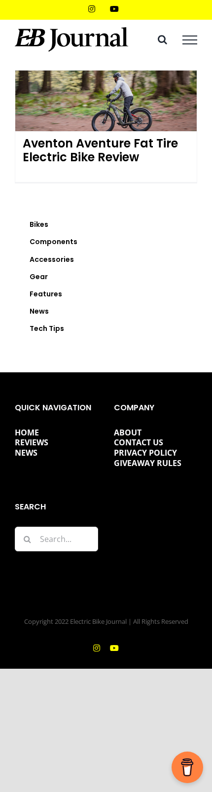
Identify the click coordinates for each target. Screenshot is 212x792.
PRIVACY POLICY (145, 452)
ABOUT (127, 432)
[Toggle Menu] (190, 40)
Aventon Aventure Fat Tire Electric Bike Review (100, 150)
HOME (27, 432)
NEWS (26, 452)
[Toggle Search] (162, 39)
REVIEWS (31, 442)
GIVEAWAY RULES (147, 463)
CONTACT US (138, 442)
